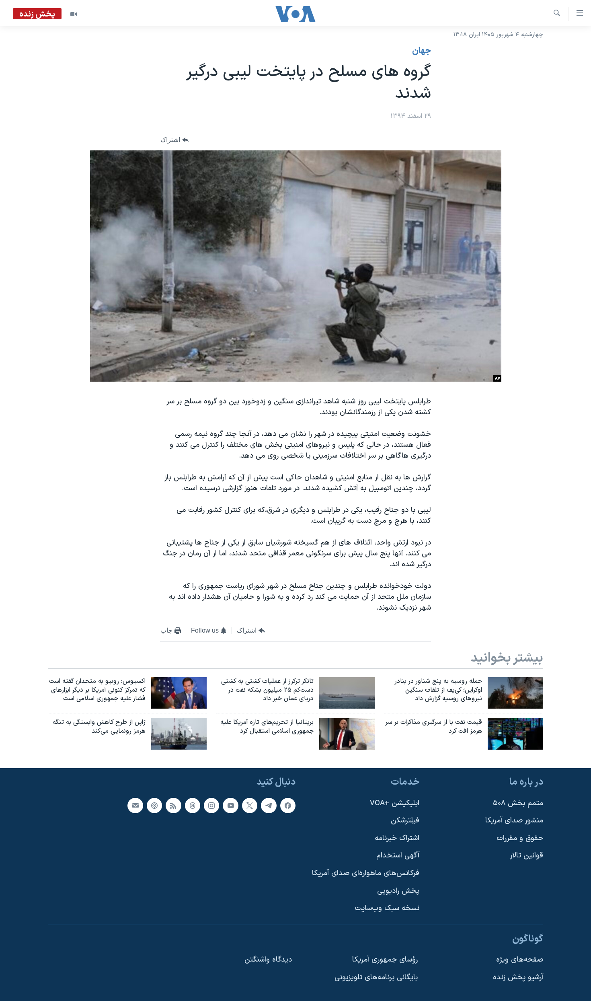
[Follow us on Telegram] (268, 805)
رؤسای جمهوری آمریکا (385, 959)
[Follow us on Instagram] (211, 805)
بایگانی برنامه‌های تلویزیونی (376, 977)
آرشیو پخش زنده (518, 977)
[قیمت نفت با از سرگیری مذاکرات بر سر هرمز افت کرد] (515, 734)
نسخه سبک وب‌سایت (387, 908)
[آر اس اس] (173, 805)
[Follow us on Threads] (192, 805)
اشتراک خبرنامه (397, 838)
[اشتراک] (135, 805)
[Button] (174, 140)
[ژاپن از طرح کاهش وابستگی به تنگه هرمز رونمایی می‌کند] (179, 734)
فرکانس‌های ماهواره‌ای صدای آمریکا (365, 873)
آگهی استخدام (397, 855)
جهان (421, 51)
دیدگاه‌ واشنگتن (268, 959)
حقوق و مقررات (520, 838)
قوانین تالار (526, 855)
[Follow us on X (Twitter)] (249, 805)
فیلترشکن (405, 820)
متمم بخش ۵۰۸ (518, 803)
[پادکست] (154, 805)
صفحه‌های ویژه (519, 959)
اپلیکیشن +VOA (394, 803)
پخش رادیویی (398, 891)
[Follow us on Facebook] (288, 805)
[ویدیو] (74, 14)
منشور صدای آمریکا (514, 820)
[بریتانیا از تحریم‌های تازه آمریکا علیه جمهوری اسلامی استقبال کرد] (347, 734)
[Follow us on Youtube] (230, 805)
